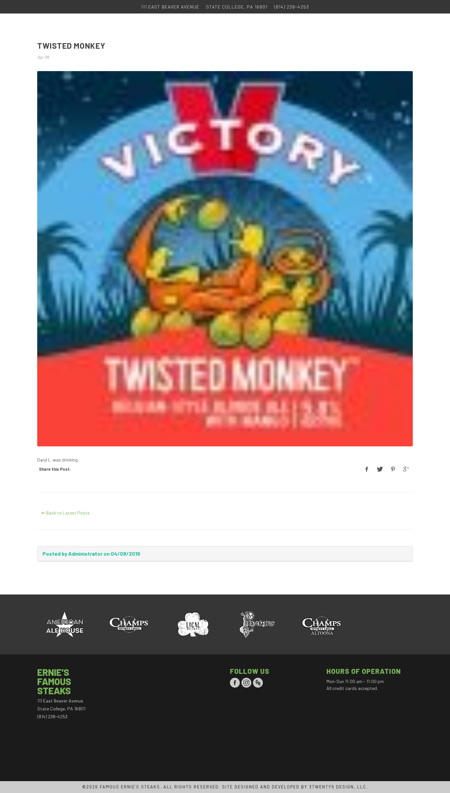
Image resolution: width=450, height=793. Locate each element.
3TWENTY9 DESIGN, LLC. (338, 786)
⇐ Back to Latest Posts (65, 512)
